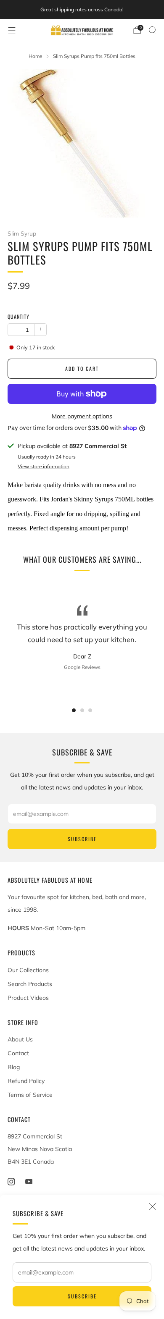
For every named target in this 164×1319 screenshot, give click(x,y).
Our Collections (28, 970)
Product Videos (28, 998)
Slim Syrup (22, 233)
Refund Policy (26, 1081)
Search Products (30, 984)
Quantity (18, 316)
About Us (20, 1039)
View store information (43, 466)
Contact (18, 1053)
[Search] (152, 30)
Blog (14, 1067)
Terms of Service (30, 1095)
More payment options (82, 416)
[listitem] (82, 9)
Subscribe (82, 1296)
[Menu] (12, 30)
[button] (74, 710)
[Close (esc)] (152, 1206)
